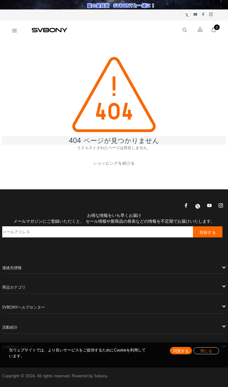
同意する (181, 350)
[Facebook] (186, 206)
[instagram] (221, 206)
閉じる (206, 350)
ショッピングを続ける (114, 163)
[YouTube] (209, 206)
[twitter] (197, 206)
